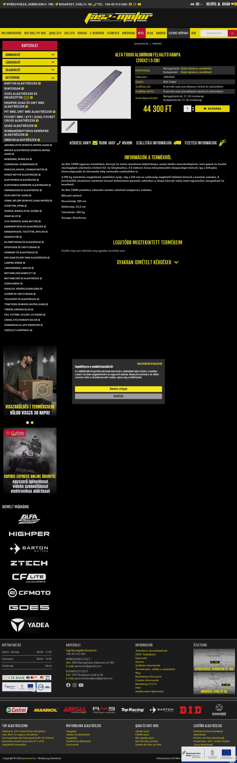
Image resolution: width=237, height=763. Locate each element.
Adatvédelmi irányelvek (149, 363)
